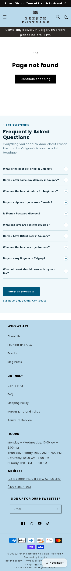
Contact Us (16, 386)
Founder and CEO (20, 345)
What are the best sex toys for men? (26, 247)
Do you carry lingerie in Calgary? (24, 258)
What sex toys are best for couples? (26, 224)
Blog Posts (15, 362)
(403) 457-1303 (19, 487)
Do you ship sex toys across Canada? (27, 202)
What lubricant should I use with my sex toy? (29, 271)
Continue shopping (35, 79)
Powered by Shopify (35, 557)
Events (12, 353)
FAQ (10, 394)
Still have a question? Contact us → (26, 300)
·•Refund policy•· (14, 560)
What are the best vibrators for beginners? (30, 191)
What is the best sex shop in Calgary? (27, 168)
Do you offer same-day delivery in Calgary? (31, 179)
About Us (14, 336)
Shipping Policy (18, 403)
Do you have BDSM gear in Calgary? (26, 235)
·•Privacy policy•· (34, 560)
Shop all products (21, 291)
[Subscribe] (57, 509)
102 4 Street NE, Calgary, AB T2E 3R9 (34, 479)
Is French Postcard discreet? (21, 213)
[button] (5, 17)
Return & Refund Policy (24, 411)
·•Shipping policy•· (35, 564)
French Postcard (27, 553)
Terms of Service (20, 420)
